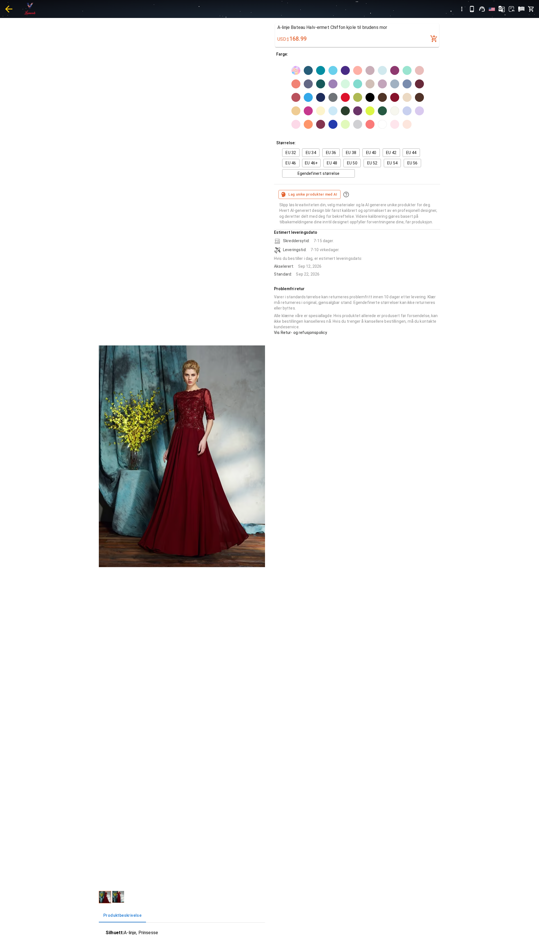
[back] (8, 9)
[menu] (462, 9)
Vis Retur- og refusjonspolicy (300, 332)
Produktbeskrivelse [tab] (122, 915)
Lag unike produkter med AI (312, 194)
